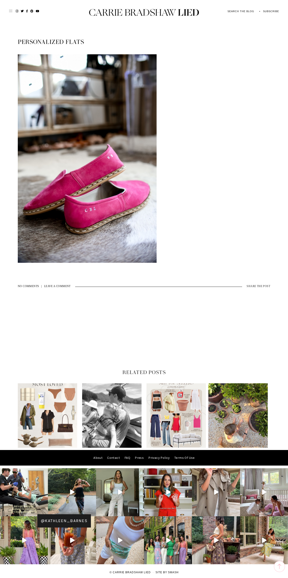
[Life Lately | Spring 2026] (238, 447)
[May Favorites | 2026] (176, 447)
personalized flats (51, 42)
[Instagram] (43, 512)
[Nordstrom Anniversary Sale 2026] (47, 447)
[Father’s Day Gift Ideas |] (112, 447)
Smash (173, 572)
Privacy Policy (159, 458)
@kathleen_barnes (64, 520)
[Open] (24, 492)
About (98, 458)
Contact (113, 458)
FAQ (127, 458)
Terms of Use (184, 458)
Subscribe (271, 11)
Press (139, 458)
